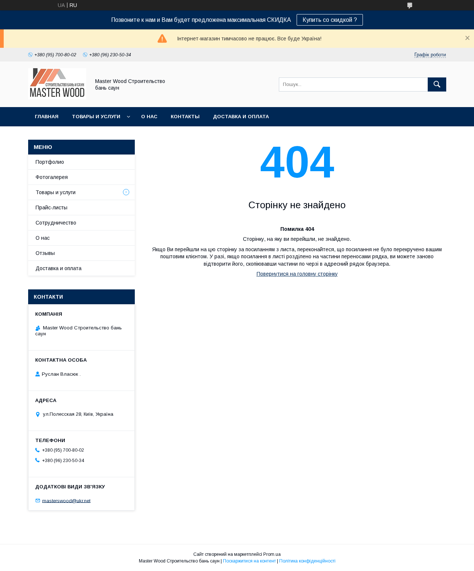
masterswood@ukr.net (66, 500)
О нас (149, 116)
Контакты (185, 116)
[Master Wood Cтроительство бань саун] (57, 97)
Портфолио (50, 162)
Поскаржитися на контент (249, 561)
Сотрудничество (56, 223)
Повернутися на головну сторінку (297, 274)
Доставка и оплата (241, 116)
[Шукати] (437, 84)
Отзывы (45, 253)
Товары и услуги (96, 116)
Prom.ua (272, 554)
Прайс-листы (51, 207)
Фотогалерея (52, 177)
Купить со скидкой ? (330, 20)
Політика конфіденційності (307, 561)
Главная (47, 116)
